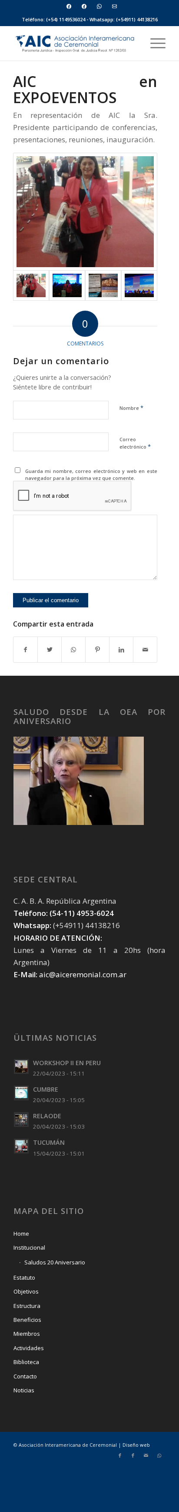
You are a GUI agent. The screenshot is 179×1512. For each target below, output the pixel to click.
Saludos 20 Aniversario (54, 1262)
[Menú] (154, 43)
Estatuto (24, 1277)
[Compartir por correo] (145, 649)
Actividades (28, 1348)
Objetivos (26, 1291)
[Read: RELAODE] (21, 1119)
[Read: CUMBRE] (21, 1093)
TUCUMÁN (49, 1142)
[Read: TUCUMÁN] (21, 1146)
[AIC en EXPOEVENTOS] (85, 212)
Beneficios (27, 1320)
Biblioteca (26, 1362)
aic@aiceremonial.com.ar (82, 974)
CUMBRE (45, 1089)
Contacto (25, 1376)
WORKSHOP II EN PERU (67, 1063)
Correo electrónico (135, 443)
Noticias (23, 1390)
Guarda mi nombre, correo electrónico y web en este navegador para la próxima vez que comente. (91, 475)
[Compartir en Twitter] (49, 649)
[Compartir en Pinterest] (97, 649)
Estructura (26, 1306)
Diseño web (136, 1445)
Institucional (29, 1247)
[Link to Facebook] (119, 1455)
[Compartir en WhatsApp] (73, 649)
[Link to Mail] (145, 1455)
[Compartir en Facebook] (25, 649)
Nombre (131, 408)
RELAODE (47, 1116)
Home (21, 1233)
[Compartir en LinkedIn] (121, 649)
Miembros (26, 1334)
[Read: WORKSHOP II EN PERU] (21, 1066)
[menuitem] (69, 6)
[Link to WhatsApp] (159, 1455)
